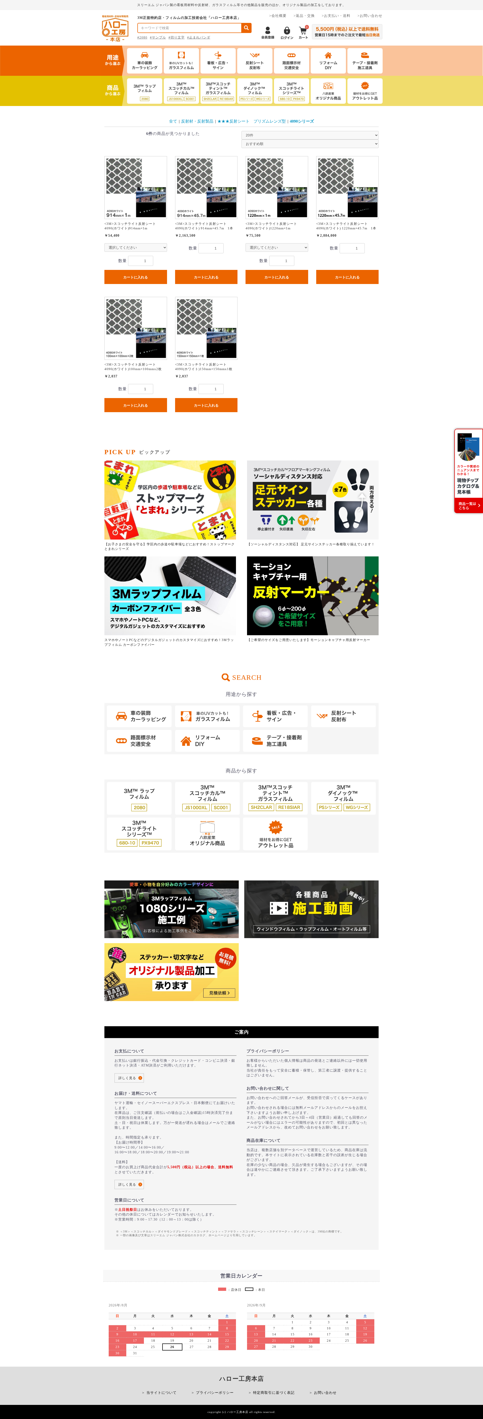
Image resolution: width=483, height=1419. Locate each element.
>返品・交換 (304, 16)
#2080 (142, 37)
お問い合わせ (325, 1393)
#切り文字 (177, 37)
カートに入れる (135, 277)
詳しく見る (127, 1078)
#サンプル (158, 37)
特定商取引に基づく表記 (274, 1393)
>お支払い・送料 (336, 16)
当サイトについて (161, 1393)
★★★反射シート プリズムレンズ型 (251, 121)
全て (173, 121)
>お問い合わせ (369, 16)
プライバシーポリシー (215, 1393)
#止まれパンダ (198, 37)
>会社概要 (278, 16)
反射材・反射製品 (197, 121)
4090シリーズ (302, 121)
